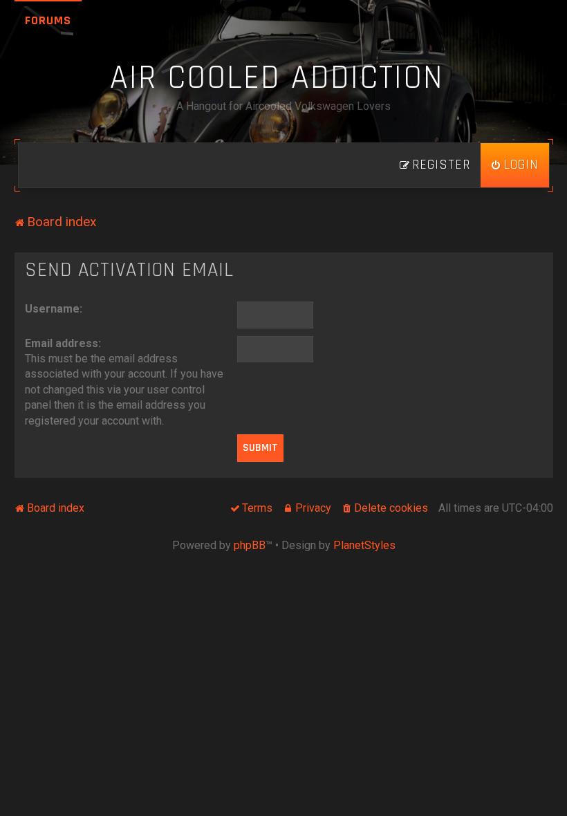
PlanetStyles (364, 545)
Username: (53, 308)
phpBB (250, 545)
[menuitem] (515, 165)
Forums (48, 20)
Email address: (63, 343)
